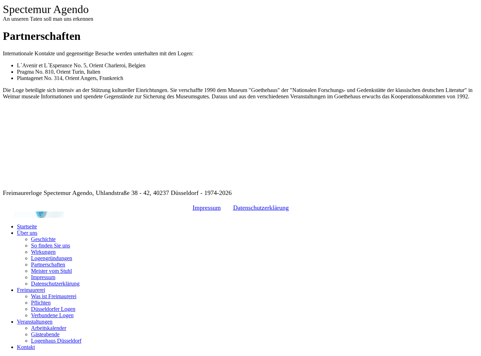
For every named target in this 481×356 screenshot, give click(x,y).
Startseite (27, 226)
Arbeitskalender (48, 328)
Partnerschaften (48, 265)
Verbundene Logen (52, 315)
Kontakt (26, 347)
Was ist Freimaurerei (53, 296)
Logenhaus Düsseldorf (56, 341)
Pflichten (41, 303)
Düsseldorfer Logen (53, 309)
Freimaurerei (31, 290)
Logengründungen (51, 258)
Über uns (27, 233)
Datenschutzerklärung (261, 207)
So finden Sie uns (50, 245)
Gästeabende (45, 334)
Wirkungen (43, 252)
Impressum (207, 207)
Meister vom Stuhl (51, 271)
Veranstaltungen (34, 322)
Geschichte (43, 239)
